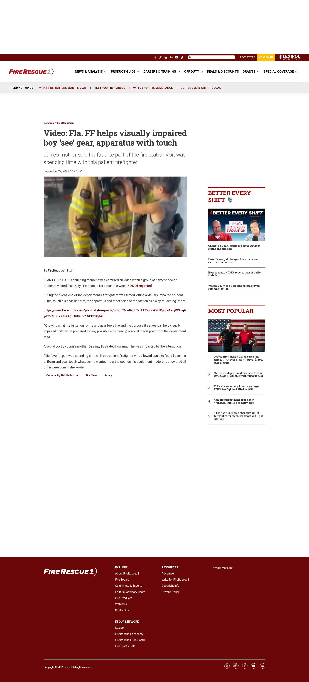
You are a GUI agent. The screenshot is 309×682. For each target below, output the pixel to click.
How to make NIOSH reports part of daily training (234, 274)
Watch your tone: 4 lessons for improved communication (234, 287)
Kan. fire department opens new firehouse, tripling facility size (234, 401)
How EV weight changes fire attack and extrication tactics (233, 261)
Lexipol (68, 667)
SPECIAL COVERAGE (279, 71)
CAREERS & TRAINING (159, 71)
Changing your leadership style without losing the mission (234, 247)
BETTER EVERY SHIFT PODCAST (202, 87)
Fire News (91, 375)
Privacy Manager (222, 567)
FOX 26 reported (140, 286)
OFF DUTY (191, 71)
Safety (108, 375)
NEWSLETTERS (247, 57)
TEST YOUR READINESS (109, 87)
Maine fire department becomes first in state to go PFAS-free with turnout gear (238, 375)
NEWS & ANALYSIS (89, 71)
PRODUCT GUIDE (123, 71)
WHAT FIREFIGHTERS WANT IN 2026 (62, 87)
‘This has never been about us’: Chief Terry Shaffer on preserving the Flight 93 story (238, 416)
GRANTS (249, 71)
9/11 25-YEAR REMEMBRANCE (153, 87)
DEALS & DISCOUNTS (223, 71)
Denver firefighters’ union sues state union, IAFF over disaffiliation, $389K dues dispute (238, 359)
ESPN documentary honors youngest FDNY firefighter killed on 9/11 (237, 388)
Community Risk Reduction (59, 123)
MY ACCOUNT (265, 57)
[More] (105, 71)
